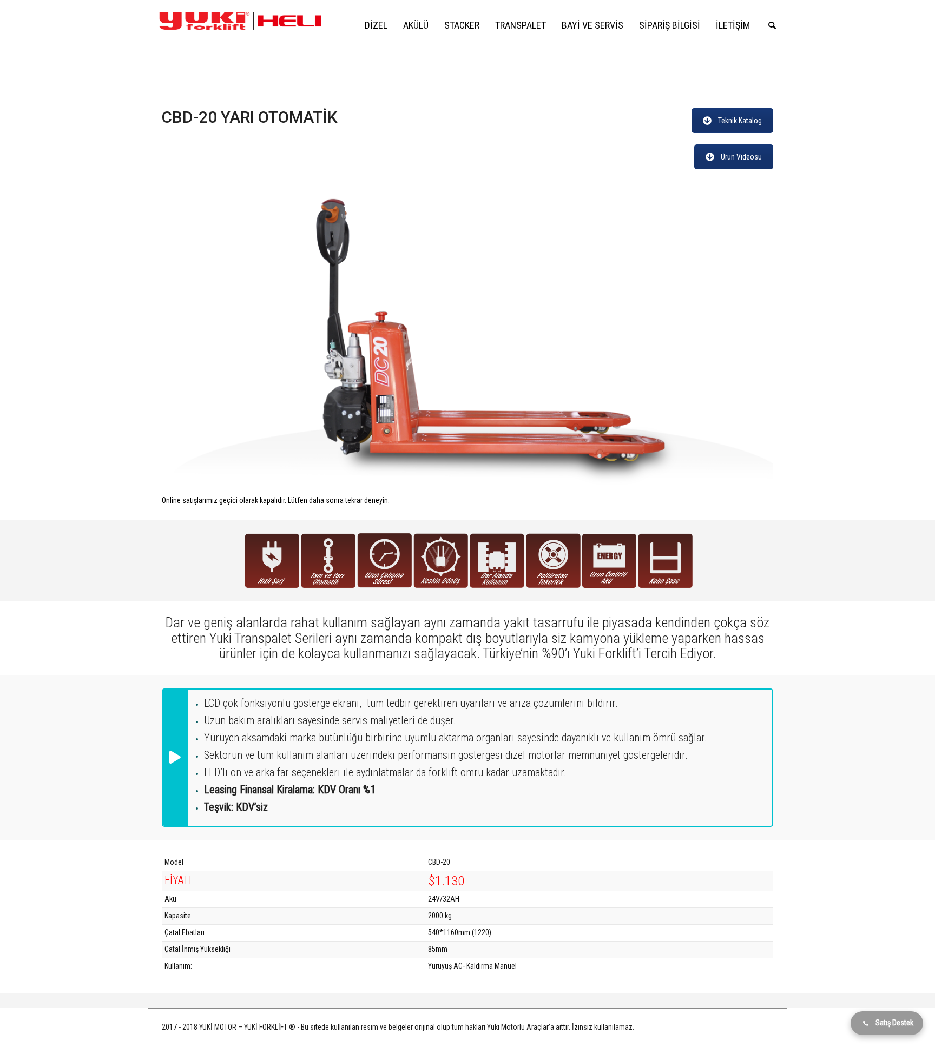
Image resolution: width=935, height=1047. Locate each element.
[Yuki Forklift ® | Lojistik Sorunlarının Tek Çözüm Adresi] (240, 20)
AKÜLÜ (416, 25)
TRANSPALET (520, 25)
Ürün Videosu (741, 157)
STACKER (461, 25)
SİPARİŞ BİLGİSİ (669, 25)
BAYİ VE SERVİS (592, 25)
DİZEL (376, 25)
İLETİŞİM (733, 25)
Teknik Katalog (740, 120)
